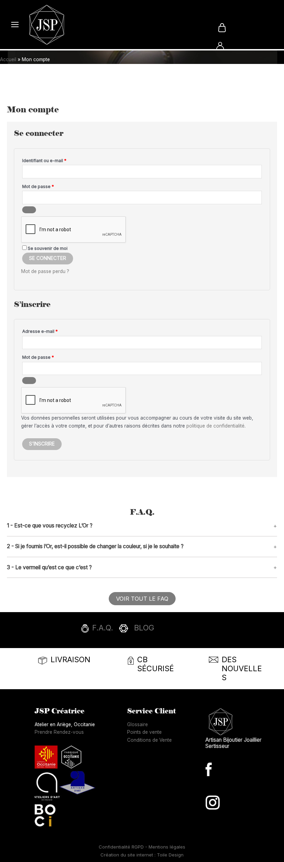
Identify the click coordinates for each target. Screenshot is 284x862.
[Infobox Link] (142, 630)
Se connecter (47, 258)
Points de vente (144, 732)
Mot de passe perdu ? (45, 271)
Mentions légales (167, 847)
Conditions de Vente (149, 740)
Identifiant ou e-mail (55, 160)
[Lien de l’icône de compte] (220, 45)
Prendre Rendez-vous (59, 732)
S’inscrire (42, 444)
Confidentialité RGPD (122, 847)
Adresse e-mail (51, 331)
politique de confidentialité (215, 426)
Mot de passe (49, 186)
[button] (142, 526)
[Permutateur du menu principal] (15, 24)
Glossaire (137, 724)
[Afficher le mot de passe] (29, 209)
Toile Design (170, 855)
